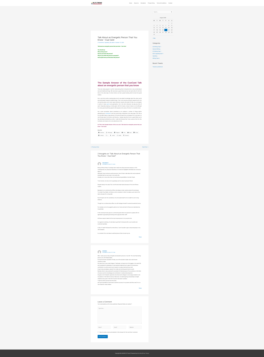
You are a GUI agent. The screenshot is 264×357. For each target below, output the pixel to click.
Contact (170, 3)
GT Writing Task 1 (157, 51)
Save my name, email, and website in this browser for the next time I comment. (118, 332)
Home (130, 3)
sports (108, 104)
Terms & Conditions (161, 3)
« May (154, 38)
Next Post (145, 147)
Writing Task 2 (156, 58)
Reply (140, 237)
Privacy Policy (151, 3)
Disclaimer (143, 3)
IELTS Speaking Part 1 (158, 53)
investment (108, 113)
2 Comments (101, 42)
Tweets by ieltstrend (158, 66)
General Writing (156, 49)
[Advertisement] (119, 20)
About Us (136, 3)
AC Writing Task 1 (157, 46)
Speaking (107, 42)
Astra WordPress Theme (143, 353)
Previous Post (95, 147)
